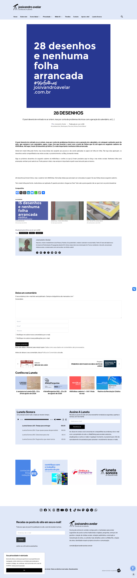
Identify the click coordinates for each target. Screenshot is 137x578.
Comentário (19, 299)
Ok (24, 570)
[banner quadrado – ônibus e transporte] (82, 472)
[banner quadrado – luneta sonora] (109, 472)
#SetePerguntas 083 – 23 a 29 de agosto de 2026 (54, 392)
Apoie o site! (85, 17)
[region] (24, 563)
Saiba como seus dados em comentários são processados (64, 347)
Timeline (67, 17)
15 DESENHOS (19, 221)
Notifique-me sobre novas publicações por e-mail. (33, 338)
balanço (32, 233)
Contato (76, 17)
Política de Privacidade (18, 565)
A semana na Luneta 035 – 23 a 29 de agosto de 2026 (28, 392)
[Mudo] (55, 419)
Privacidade (46, 17)
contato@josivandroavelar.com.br (80, 546)
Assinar (20, 540)
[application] (42, 419)
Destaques (64, 126)
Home (15, 17)
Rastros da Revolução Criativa (109, 391)
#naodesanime (55, 126)
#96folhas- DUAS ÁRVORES (59, 221)
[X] (45, 253)
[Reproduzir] (18, 419)
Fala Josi (70, 126)
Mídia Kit (57, 17)
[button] (39, 16)
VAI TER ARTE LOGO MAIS (95, 221)
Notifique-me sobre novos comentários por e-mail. (33, 335)
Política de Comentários (50, 352)
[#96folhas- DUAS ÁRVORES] (68, 210)
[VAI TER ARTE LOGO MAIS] (104, 210)
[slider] (37, 419)
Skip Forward (66, 419)
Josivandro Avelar (60, 124)
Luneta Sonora (97, 17)
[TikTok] (59, 253)
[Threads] (48, 253)
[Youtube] (56, 253)
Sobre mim (23, 17)
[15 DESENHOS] (32, 210)
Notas (76, 126)
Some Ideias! (34, 17)
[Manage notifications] (133, 574)
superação (39, 233)
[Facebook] (41, 253)
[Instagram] (37, 253)
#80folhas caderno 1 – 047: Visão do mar (82, 392)
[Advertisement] (89, 6)
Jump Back (63, 419)
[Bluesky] (52, 253)
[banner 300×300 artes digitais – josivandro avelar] (55, 472)
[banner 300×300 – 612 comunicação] (28, 472)
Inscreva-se (77, 427)
